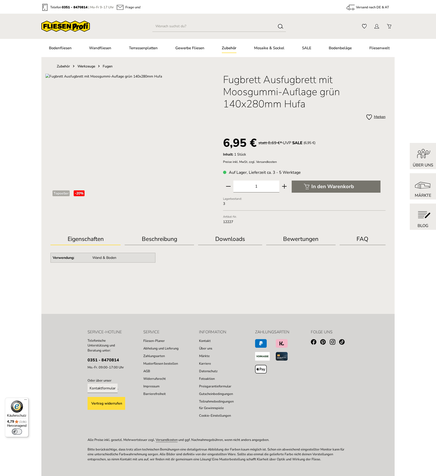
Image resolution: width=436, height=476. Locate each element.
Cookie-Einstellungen (215, 415)
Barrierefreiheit (154, 394)
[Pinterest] (325, 342)
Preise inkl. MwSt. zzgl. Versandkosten (250, 162)
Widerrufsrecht (154, 379)
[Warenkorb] (389, 26)
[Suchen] (280, 26)
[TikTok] (343, 342)
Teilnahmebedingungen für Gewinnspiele (216, 404)
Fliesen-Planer (154, 341)
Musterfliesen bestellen (160, 363)
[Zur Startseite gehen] (65, 26)
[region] (131, 128)
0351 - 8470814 (75, 7)
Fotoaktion (207, 379)
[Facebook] (315, 342)
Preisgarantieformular (215, 386)
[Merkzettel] (364, 26)
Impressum (151, 386)
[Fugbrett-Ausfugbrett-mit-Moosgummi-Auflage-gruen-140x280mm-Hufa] (131, 128)
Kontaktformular (103, 388)
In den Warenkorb (332, 186)
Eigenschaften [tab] (86, 239)
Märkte (204, 356)
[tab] (159, 239)
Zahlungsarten (154, 356)
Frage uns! (133, 7)
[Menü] (25, 401)
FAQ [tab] (362, 239)
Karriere (205, 363)
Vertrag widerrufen (106, 403)
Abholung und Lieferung (161, 348)
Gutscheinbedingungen (216, 394)
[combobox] (214, 26)
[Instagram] (334, 342)
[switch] (17, 432)
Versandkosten (167, 440)
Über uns (205, 348)
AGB (146, 371)
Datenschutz (208, 371)
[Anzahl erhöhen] (284, 186)
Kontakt (205, 341)
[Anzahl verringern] (228, 186)
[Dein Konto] (376, 26)
